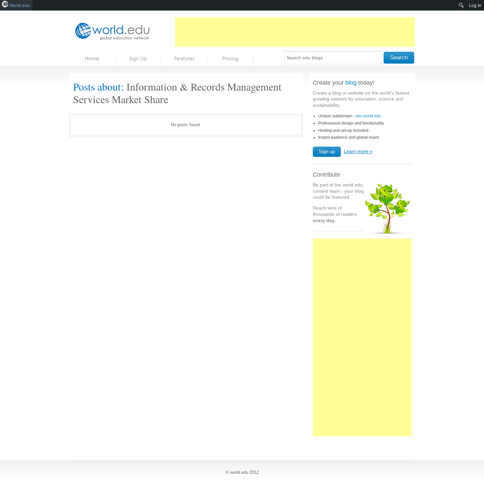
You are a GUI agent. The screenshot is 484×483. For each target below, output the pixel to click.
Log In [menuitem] (475, 5)
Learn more (356, 151)
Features (184, 58)
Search (399, 57)
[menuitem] (461, 5)
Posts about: (98, 86)
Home (92, 58)
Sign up (327, 151)
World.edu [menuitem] (19, 5)
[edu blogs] (110, 31)
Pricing (230, 58)
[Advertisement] (295, 32)
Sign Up (138, 58)
